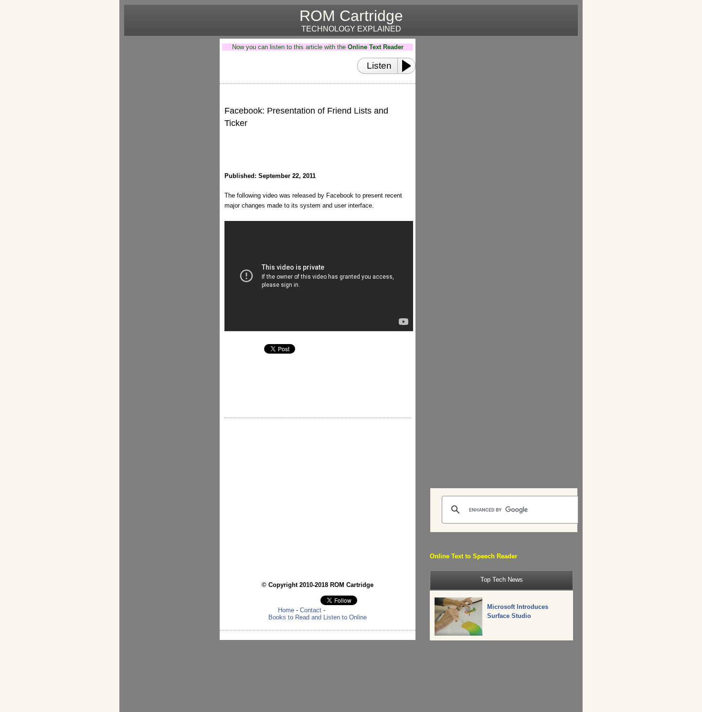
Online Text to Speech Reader (473, 556)
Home (286, 610)
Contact (310, 610)
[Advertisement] (168, 182)
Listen (379, 66)
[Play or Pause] (409, 66)
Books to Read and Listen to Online (317, 617)
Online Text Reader (376, 47)
